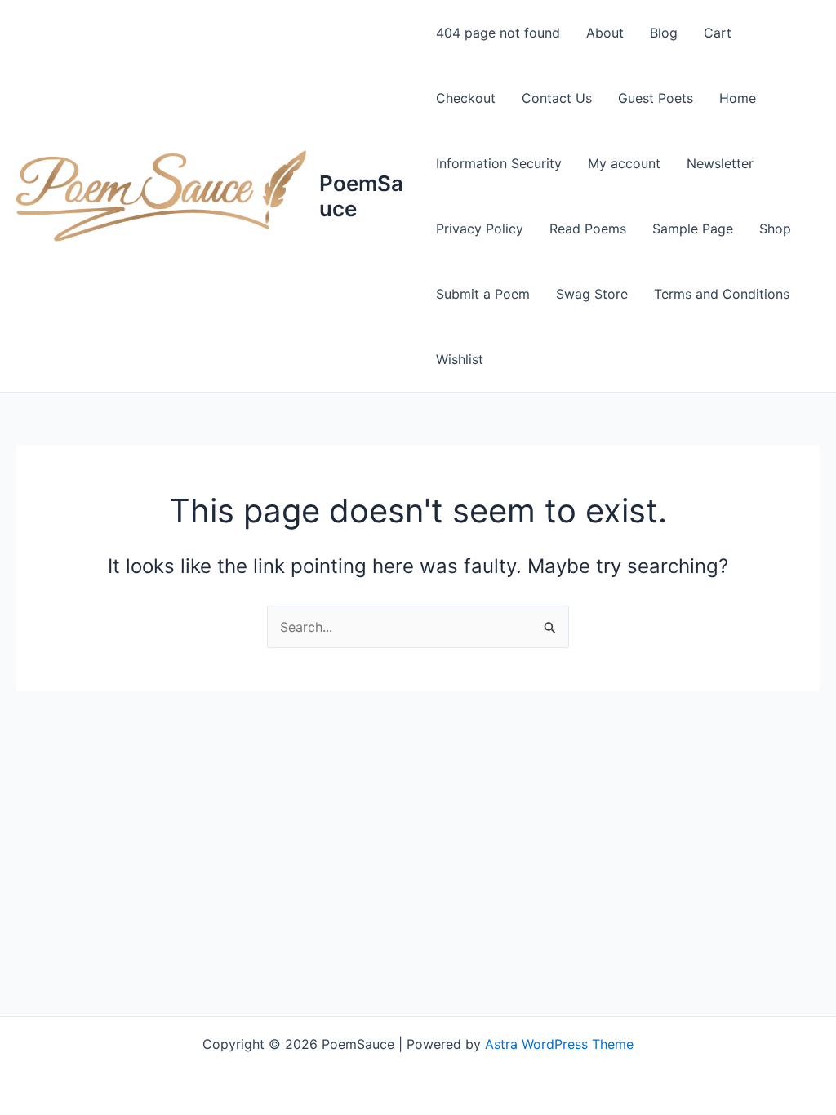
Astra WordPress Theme (559, 1044)
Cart (718, 32)
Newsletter (720, 163)
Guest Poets (655, 98)
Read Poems (587, 228)
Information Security (499, 163)
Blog (664, 32)
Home (737, 98)
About (605, 32)
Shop (775, 228)
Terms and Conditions (721, 294)
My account (624, 163)
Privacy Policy (479, 228)
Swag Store (592, 294)
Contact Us (557, 98)
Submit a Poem (483, 294)
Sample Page (692, 228)
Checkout (466, 98)
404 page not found (498, 32)
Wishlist (459, 359)
